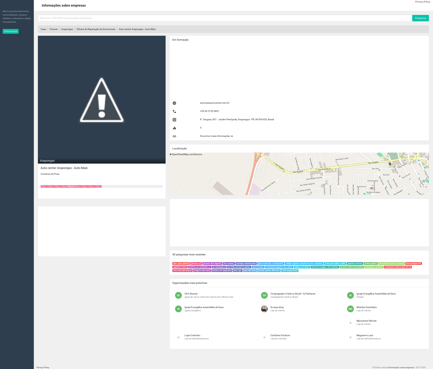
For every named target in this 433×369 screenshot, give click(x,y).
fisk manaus (228, 263)
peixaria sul (196, 263)
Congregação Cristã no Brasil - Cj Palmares (292, 293)
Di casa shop (277, 307)
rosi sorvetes (258, 267)
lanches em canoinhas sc (199, 267)
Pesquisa (420, 18)
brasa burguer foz (413, 263)
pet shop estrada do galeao (238, 267)
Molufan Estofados (367, 307)
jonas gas (237, 270)
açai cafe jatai (250, 270)
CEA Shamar (191, 293)
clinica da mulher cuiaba (335, 263)
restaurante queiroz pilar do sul (398, 267)
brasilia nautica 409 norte (269, 270)
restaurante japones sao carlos (279, 267)
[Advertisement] (102, 230)
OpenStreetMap (180, 154)
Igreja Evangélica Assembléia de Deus (376, 293)
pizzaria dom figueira (212, 263)
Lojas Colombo (192, 335)
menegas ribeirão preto (246, 263)
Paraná (54, 29)
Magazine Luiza (365, 335)
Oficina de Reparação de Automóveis (96, 29)
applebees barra (180, 267)
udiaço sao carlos (301, 267)
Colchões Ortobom (280, 335)
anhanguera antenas (373, 267)
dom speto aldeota (181, 263)
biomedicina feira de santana (391, 263)
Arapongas (67, 29)
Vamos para (10, 31)
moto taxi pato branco (182, 270)
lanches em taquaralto (221, 270)
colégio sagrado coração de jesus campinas (304, 263)
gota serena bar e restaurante (270, 263)
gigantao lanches (355, 263)
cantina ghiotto (370, 263)
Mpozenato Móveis (367, 320)
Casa (43, 29)
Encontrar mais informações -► (216, 136)
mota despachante (290, 270)
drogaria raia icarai (202, 270)
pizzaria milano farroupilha (351, 267)
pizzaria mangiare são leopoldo (325, 267)
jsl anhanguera (219, 267)
